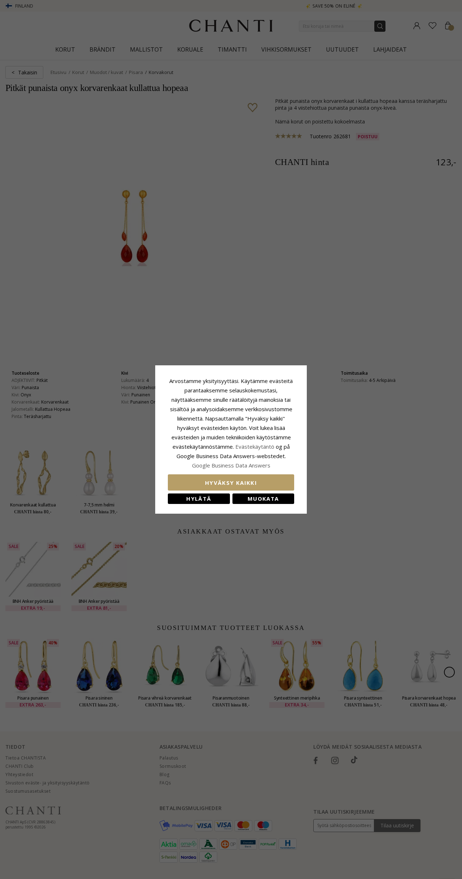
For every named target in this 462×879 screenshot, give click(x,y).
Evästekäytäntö (254, 446)
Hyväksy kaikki (231, 482)
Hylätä (198, 498)
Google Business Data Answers (231, 465)
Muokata (263, 498)
